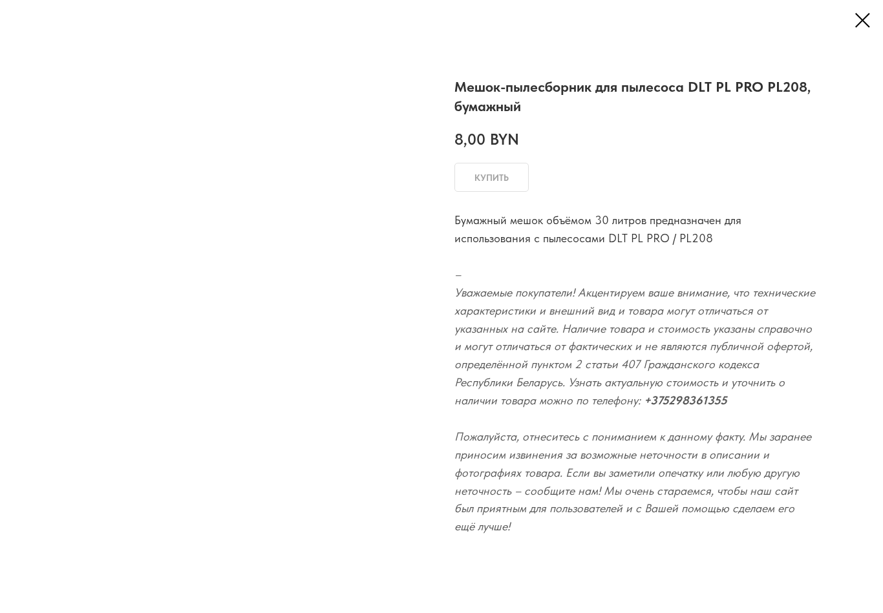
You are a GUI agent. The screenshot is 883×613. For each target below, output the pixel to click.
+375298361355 (685, 400)
